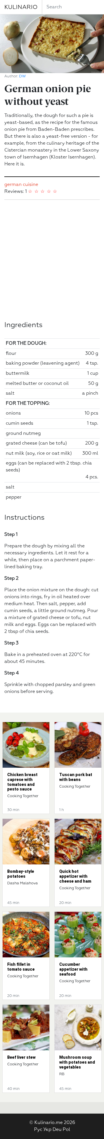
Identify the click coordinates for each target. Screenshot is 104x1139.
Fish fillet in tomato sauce (21, 967)
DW (22, 76)
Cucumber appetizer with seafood (73, 969)
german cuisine (21, 184)
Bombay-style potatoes (20, 874)
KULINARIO (21, 7)
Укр (47, 1129)
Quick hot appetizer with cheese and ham (75, 876)
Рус (38, 1129)
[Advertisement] (52, 260)
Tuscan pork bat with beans (75, 777)
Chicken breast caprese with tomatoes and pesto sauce (22, 781)
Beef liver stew (21, 1057)
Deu (57, 1129)
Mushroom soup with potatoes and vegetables (77, 1062)
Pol (66, 1129)
